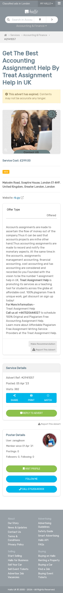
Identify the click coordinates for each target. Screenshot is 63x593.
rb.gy (17, 197)
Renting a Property (49, 560)
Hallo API (43, 540)
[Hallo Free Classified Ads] (31, 11)
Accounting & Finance (35, 35)
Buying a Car (45, 564)
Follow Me (32, 478)
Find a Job (44, 569)
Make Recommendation (42, 344)
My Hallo (45, 3)
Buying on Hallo (46, 555)
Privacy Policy (16, 544)
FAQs (41, 544)
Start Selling (15, 555)
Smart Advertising (48, 535)
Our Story (13, 523)
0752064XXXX (36, 489)
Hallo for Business (18, 560)
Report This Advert (45, 349)
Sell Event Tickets (18, 569)
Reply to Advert (33, 413)
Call (32, 489)
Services (15, 35)
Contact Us (14, 531)
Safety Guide (45, 531)
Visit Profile (32, 468)
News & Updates (17, 527)
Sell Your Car (15, 564)
